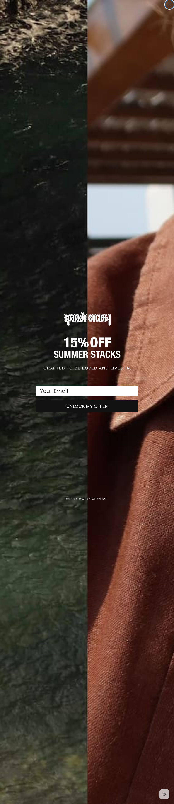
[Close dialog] (169, 4)
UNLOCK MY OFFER (87, 406)
